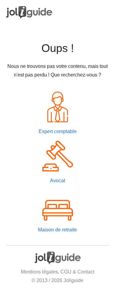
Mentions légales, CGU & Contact (57, 271)
